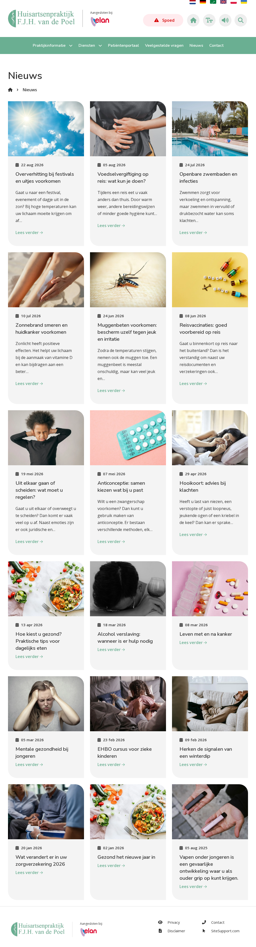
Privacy (173, 922)
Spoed (168, 20)
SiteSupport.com (225, 930)
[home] (192, 20)
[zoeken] (240, 20)
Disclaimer (175, 930)
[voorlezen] (224, 20)
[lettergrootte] (208, 20)
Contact (217, 922)
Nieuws (30, 89)
